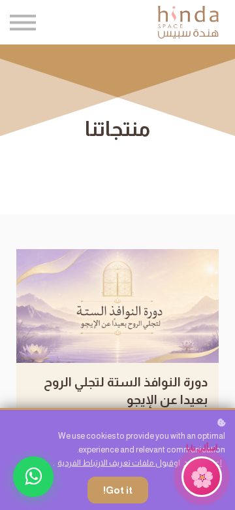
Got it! (118, 490)
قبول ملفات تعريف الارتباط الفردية (115, 463)
